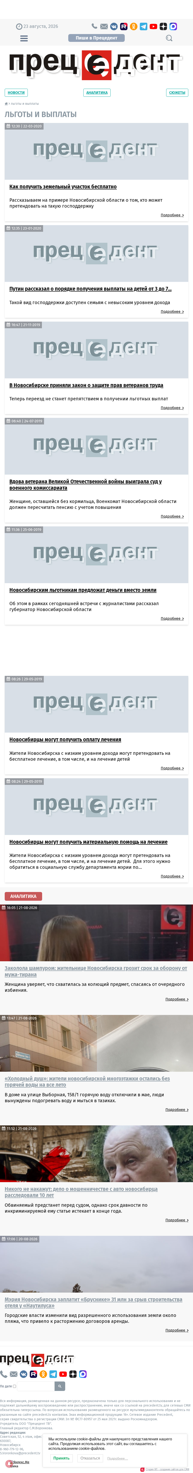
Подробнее (171, 215)
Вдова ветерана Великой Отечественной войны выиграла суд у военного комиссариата (85, 484)
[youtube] (153, 26)
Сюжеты (177, 92)
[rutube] (124, 26)
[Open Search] (169, 38)
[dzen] (163, 26)
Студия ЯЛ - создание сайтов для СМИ (167, 1469)
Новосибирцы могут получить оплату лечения (65, 739)
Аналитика (97, 92)
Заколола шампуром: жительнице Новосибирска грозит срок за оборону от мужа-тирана (96, 971)
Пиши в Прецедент (96, 38)
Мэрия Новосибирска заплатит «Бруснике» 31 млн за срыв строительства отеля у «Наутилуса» (93, 1302)
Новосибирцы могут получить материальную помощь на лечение (88, 842)
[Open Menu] (24, 38)
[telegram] (143, 26)
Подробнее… (117, 1458)
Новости (16, 92)
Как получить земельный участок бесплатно (63, 186)
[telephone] (94, 26)
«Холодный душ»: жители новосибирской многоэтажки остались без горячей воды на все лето (87, 1081)
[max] (173, 26)
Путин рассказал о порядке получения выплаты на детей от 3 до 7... (90, 288)
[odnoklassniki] (133, 26)
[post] (104, 26)
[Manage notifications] (9, 1464)
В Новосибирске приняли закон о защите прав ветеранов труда (86, 385)
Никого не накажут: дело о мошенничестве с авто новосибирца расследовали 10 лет (81, 1192)
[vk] (114, 26)
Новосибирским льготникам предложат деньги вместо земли (83, 590)
